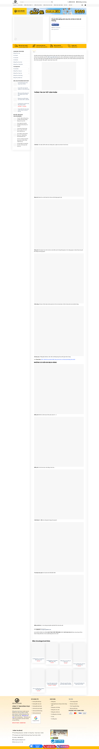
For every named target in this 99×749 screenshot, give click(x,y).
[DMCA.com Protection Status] (54, 737)
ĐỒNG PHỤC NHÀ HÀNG (58, 5)
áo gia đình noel (55, 29)
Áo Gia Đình (15, 68)
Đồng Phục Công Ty (17, 70)
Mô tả (34, 51)
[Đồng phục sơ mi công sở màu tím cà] (65, 651)
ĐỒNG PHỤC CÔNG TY (28, 5)
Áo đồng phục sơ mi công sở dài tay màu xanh (38, 659)
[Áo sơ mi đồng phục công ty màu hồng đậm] (38, 678)
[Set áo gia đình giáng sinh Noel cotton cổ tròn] (79, 675)
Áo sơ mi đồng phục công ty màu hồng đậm (38, 689)
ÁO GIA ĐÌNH (20, 5)
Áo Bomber (15, 59)
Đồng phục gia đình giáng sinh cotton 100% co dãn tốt (65, 684)
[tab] (34, 52)
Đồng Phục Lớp (16, 53)
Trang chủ (15, 5)
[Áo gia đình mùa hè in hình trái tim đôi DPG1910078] (52, 675)
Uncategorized (59, 17)
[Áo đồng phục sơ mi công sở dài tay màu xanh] (38, 650)
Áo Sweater (15, 57)
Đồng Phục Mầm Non (17, 77)
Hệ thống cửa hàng (82, 1)
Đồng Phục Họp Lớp (17, 73)
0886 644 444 (72, 1)
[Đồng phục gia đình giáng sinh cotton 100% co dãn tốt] (65, 675)
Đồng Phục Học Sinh (17, 62)
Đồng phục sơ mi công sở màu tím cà (66, 661)
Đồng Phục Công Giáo (18, 64)
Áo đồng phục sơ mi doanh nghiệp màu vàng (52, 661)
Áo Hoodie (15, 55)
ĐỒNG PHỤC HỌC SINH (47, 5)
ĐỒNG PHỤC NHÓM (38, 5)
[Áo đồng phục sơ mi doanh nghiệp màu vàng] (52, 651)
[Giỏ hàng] (85, 5)
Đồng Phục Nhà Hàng (17, 75)
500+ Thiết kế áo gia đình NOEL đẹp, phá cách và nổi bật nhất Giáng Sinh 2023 (58, 359)
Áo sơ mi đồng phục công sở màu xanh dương (79, 664)
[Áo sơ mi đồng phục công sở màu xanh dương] (79, 652)
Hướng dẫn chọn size (55, 23)
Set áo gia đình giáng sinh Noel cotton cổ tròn (79, 684)
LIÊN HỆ (70, 5)
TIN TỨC (65, 5)
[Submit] (52, 2)
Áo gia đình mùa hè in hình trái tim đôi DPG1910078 (52, 684)
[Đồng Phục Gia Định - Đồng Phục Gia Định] (15, 2)
